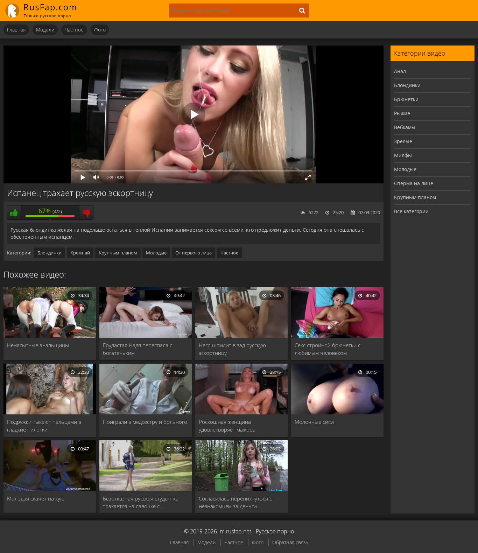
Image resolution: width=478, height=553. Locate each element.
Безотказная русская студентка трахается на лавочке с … (140, 502)
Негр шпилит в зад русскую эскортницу (232, 349)
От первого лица (193, 253)
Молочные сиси (314, 421)
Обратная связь (290, 542)
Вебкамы (404, 127)
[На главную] (45, 10)
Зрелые (403, 141)
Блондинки (49, 253)
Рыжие (402, 113)
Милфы (403, 155)
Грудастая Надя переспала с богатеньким (137, 349)
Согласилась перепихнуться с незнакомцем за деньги (235, 502)
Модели (45, 29)
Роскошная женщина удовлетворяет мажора (227, 425)
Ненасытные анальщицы (38, 345)
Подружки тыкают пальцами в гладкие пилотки (44, 425)
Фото (100, 29)
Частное (74, 29)
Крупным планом (118, 253)
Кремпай (80, 253)
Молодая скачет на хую (35, 498)
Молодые (156, 253)
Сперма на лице (413, 183)
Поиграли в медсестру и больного (145, 421)
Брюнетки (406, 99)
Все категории (411, 211)
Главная (16, 29)
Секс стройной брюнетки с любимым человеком (327, 349)
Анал (400, 71)
